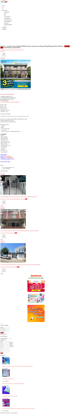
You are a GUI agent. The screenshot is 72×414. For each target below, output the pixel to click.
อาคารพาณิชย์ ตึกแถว (7, 16)
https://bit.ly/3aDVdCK (14, 102)
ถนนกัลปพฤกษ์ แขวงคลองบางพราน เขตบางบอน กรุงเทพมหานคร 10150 (11, 49)
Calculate (2, 332)
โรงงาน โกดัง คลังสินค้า (7, 21)
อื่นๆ (4, 26)
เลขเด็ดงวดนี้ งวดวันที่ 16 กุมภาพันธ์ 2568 (8, 378)
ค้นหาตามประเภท (4, 10)
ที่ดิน (5, 15)
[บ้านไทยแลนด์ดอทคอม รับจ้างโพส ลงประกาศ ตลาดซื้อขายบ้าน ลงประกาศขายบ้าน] (3, 2)
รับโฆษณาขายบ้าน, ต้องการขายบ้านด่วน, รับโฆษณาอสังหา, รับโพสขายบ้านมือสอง (13, 383)
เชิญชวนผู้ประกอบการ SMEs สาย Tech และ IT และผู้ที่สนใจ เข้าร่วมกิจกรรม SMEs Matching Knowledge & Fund (17, 366)
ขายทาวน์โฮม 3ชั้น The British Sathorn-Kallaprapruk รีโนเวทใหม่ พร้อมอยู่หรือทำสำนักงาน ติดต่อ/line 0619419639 (19, 230)
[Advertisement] (36, 38)
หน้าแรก (3, 5)
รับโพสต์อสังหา (4, 27)
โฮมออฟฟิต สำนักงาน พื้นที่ (8, 24)
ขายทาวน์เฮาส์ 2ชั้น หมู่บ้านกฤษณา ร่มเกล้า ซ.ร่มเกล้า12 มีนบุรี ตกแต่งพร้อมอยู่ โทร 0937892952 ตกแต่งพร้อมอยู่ (18, 196)
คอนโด (5, 13)
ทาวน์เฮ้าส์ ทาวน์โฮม (7, 18)
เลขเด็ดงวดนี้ (4, 29)
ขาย (3, 7)
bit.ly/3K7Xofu (10, 157)
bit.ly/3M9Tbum (8, 156)
